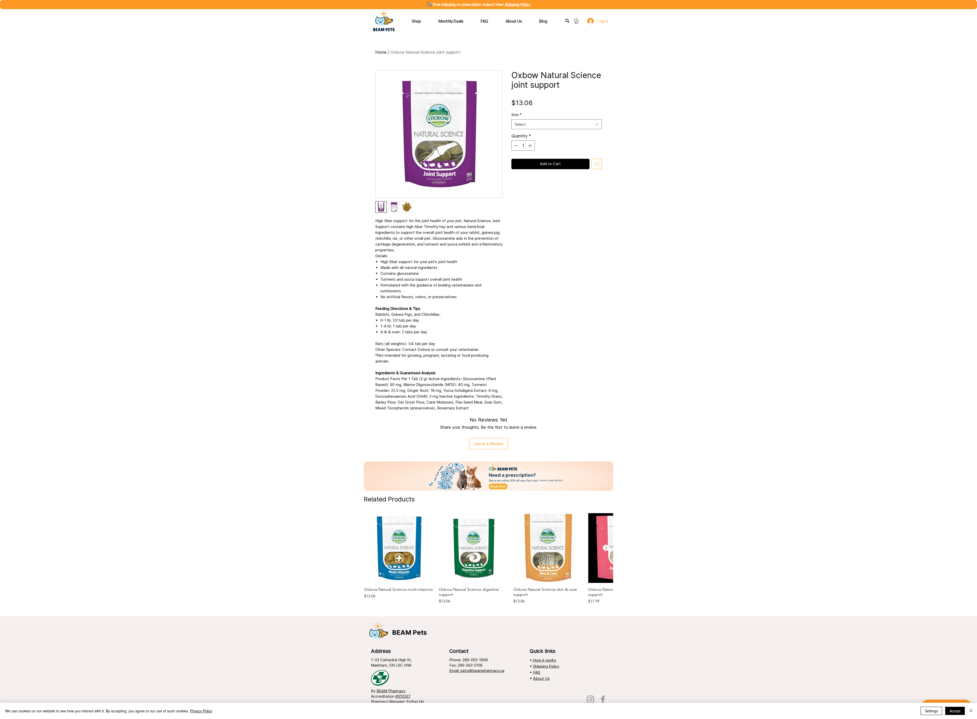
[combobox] (556, 124)
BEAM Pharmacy (391, 690)
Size (516, 114)
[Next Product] (606, 548)
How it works (544, 660)
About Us (541, 678)
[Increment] (530, 145)
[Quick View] (399, 548)
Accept (955, 710)
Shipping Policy (517, 4)
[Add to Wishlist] (597, 164)
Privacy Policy (201, 710)
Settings (931, 710)
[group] (488, 561)
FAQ (536, 672)
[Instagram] (590, 699)
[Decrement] (515, 145)
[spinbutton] (523, 145)
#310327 (403, 696)
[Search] (567, 21)
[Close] (971, 711)
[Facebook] (603, 699)
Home (380, 52)
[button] (416, 21)
